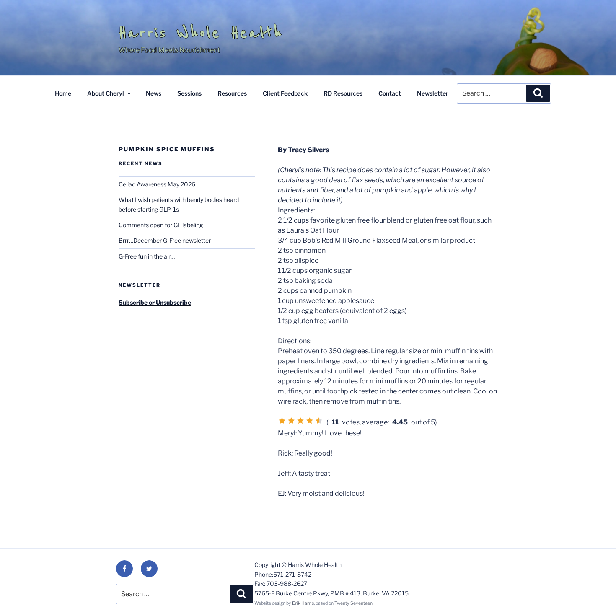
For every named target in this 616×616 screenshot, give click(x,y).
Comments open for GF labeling (161, 224)
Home (63, 93)
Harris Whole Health (201, 32)
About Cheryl (105, 93)
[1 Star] (282, 421)
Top (596, 596)
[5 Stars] (319, 421)
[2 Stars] (291, 421)
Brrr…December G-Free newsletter (165, 240)
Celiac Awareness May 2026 (157, 184)
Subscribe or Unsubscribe (155, 302)
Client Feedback (285, 93)
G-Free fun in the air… (147, 256)
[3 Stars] (300, 421)
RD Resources (343, 93)
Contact (389, 93)
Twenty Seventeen (353, 603)
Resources (232, 93)
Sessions (189, 93)
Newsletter (432, 93)
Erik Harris (303, 603)
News (153, 93)
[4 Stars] (309, 421)
